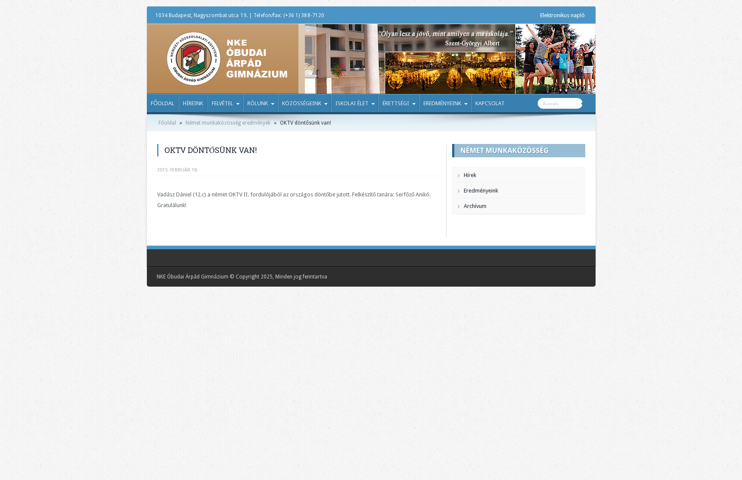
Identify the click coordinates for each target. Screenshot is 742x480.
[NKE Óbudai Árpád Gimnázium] (226, 79)
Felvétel (222, 103)
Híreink (193, 103)
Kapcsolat (490, 103)
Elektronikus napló (562, 15)
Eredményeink (442, 103)
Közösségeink (301, 103)
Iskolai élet (351, 103)
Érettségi (396, 103)
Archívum (475, 206)
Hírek (470, 175)
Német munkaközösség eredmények (228, 123)
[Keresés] (589, 104)
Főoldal (162, 103)
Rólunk (257, 103)
